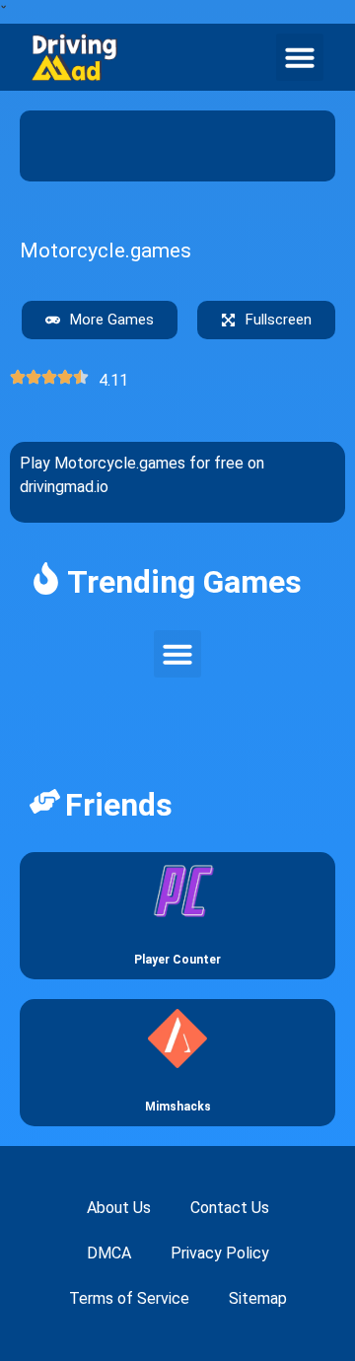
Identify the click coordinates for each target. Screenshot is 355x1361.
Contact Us (229, 1207)
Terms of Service (129, 1298)
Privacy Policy (220, 1253)
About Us (119, 1207)
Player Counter (177, 960)
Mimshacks (178, 1106)
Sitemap (258, 1298)
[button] (299, 57)
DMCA (109, 1253)
